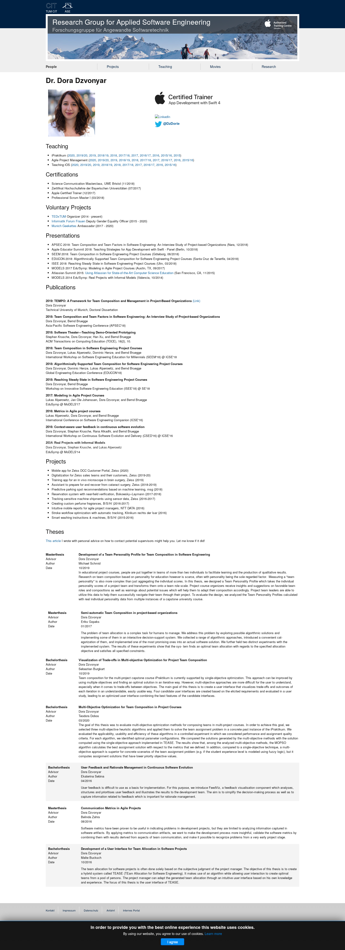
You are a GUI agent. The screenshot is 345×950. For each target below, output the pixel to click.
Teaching (165, 66)
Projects (113, 66)
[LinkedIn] (162, 116)
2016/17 (145, 155)
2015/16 (166, 155)
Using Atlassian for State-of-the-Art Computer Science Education (129, 273)
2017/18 (124, 155)
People (51, 66)
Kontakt (50, 910)
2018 (113, 155)
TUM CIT (51, 11)
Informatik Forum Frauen (68, 221)
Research (269, 66)
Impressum (69, 910)
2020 (71, 155)
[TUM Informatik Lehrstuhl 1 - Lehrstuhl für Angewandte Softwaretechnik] (67, 5)
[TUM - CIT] (51, 5)
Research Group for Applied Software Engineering (131, 25)
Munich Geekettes (64, 226)
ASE (67, 11)
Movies (215, 66)
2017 (134, 155)
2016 (156, 155)
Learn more (213, 933)
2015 (177, 155)
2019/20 (82, 155)
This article (53, 540)
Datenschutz (91, 910)
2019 (92, 155)
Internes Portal (131, 910)
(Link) (196, 300)
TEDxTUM (59, 216)
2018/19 (103, 155)
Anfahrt (111, 910)
